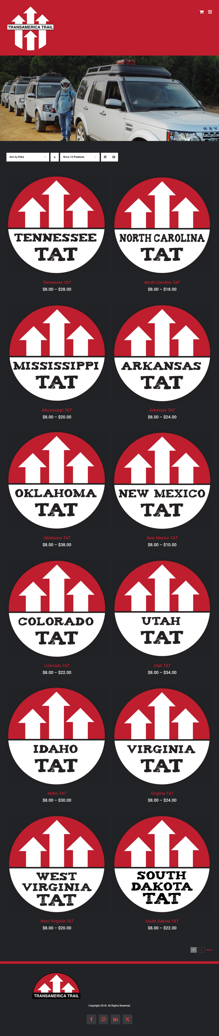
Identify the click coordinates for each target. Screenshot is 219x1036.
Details (78, 225)
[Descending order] (54, 157)
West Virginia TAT (57, 921)
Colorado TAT (57, 665)
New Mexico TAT (162, 537)
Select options (45, 225)
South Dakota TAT (162, 921)
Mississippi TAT (57, 410)
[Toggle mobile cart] (202, 12)
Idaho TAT (56, 793)
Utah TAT (162, 665)
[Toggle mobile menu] (210, 12)
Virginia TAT (162, 793)
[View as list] (114, 157)
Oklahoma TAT (57, 537)
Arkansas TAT (162, 410)
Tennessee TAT (57, 282)
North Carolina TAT (162, 282)
